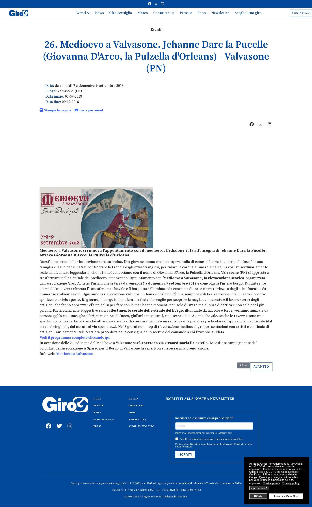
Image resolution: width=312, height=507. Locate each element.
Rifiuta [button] (258, 496)
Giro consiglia (120, 13)
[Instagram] (162, 4)
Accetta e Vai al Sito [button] (286, 496)
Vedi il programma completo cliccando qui (75, 337)
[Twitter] (156, 4)
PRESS (97, 426)
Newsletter (220, 13)
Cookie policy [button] (271, 483)
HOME (97, 398)
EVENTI (98, 405)
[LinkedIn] (269, 124)
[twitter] (58, 422)
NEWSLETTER (137, 419)
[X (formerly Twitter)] (260, 124)
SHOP (131, 412)
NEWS (97, 412)
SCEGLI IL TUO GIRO (141, 426)
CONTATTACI (301, 13)
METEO (133, 398)
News (99, 13)
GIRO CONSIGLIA (103, 419)
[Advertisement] (156, 159)
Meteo (142, 13)
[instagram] (69, 422)
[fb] (47, 422)
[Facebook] (149, 4)
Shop (202, 13)
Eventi (80, 13)
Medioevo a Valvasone (74, 354)
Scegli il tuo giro (248, 13)
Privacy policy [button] (291, 483)
